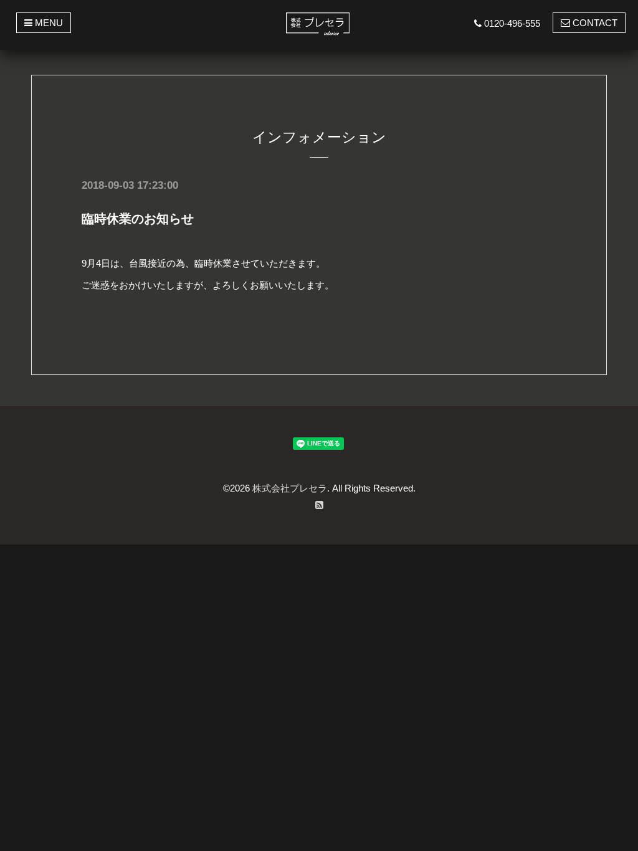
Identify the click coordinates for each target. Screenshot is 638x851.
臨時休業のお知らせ (138, 219)
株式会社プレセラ (289, 488)
